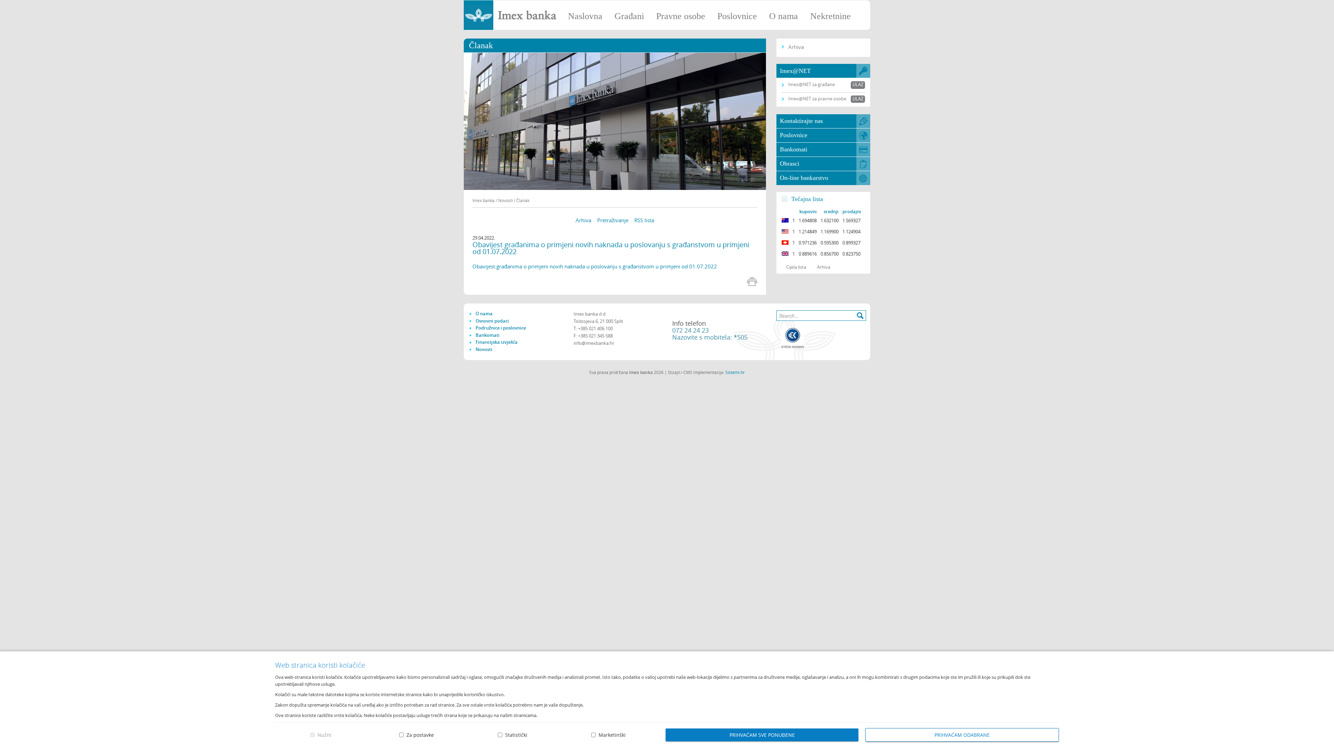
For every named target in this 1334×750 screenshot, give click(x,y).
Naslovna (585, 16)
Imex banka (483, 200)
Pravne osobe (680, 16)
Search (860, 315)
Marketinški (612, 735)
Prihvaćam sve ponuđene (762, 735)
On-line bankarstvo (804, 177)
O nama (783, 16)
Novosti (484, 349)
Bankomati (793, 149)
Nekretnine (830, 16)
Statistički (516, 735)
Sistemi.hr (735, 372)
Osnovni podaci (492, 321)
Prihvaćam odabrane (962, 735)
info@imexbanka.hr (594, 343)
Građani (629, 16)
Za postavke (420, 735)
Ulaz (858, 84)
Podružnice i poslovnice (501, 328)
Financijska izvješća (497, 342)
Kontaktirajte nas (801, 120)
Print (752, 281)
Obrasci (789, 163)
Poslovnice (737, 16)
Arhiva (583, 220)
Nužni (324, 735)
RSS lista (644, 220)
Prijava (1325, 8)
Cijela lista (796, 267)
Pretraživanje (612, 220)
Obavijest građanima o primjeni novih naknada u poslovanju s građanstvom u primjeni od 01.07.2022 (594, 266)
